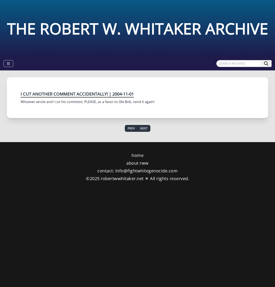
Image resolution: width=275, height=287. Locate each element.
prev (131, 128)
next (144, 128)
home (137, 155)
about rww (137, 163)
